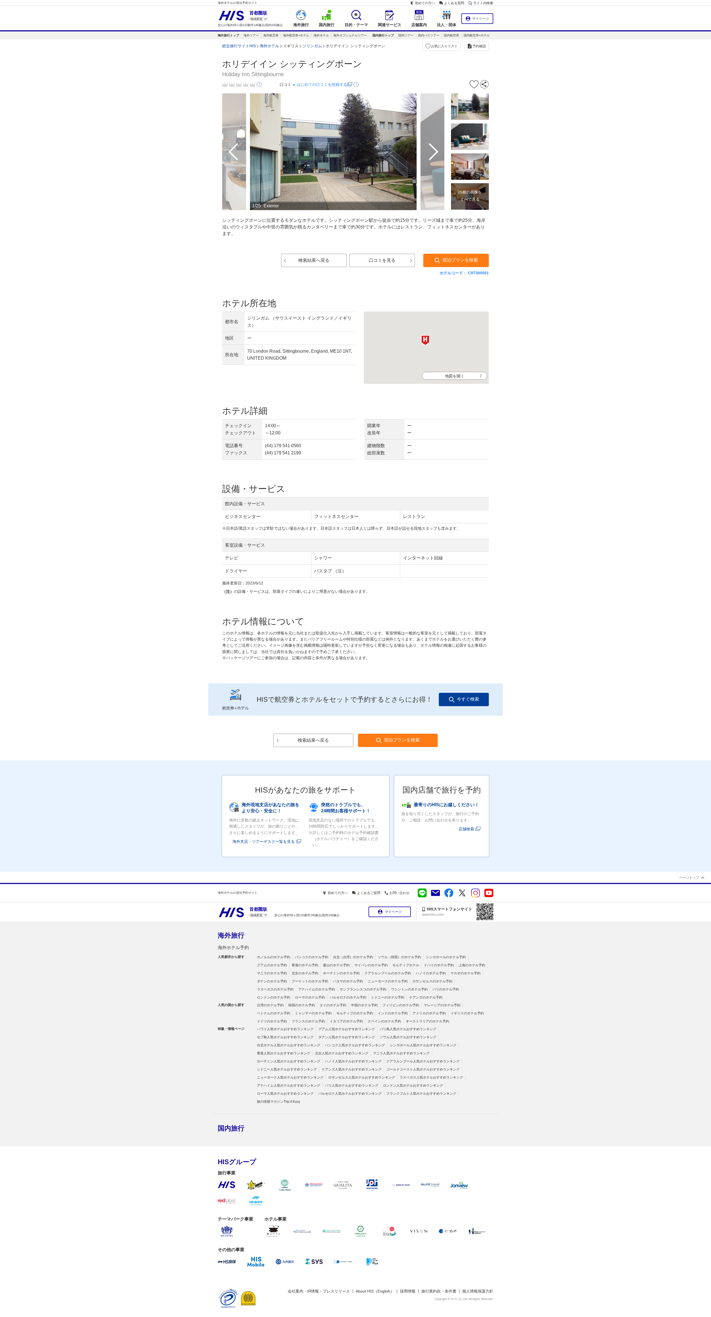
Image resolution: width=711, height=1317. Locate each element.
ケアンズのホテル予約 (425, 997)
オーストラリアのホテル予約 (427, 1021)
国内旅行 (231, 1128)
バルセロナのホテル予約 (348, 997)
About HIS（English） (375, 1291)
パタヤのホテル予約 (348, 981)
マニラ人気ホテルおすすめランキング (401, 1053)
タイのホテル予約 (333, 1005)
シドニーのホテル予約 (387, 997)
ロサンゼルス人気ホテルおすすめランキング (361, 1077)
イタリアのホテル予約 (346, 1021)
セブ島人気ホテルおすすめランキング (285, 1037)
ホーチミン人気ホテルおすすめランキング (288, 1061)
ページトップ (689, 878)
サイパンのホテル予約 (371, 965)
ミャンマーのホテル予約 (313, 1013)
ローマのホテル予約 (310, 997)
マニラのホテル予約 (272, 973)
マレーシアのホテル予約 (442, 1005)
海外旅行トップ (228, 35)
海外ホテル (321, 35)
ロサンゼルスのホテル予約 (432, 981)
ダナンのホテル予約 (272, 981)
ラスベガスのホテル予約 (275, 989)
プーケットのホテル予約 (310, 981)
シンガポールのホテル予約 (446, 957)
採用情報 (407, 1291)
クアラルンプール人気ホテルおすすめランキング (423, 1061)
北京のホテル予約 (305, 973)
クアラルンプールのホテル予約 (387, 973)
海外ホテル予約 (233, 947)
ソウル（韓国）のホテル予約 (399, 957)
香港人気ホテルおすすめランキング (283, 1053)
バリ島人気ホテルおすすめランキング (408, 1029)
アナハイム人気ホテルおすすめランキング (288, 1085)
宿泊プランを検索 (460, 260)
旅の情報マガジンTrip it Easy (278, 1102)
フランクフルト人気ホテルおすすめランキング (421, 1094)
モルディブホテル (405, 965)
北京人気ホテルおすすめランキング (341, 1053)
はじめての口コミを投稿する (322, 84)
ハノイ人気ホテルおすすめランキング (353, 1061)
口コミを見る (382, 260)
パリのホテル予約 (445, 989)
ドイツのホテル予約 (272, 1021)
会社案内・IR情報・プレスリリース (319, 1291)
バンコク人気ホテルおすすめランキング (355, 1045)
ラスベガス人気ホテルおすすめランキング (431, 1077)
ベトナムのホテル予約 (273, 1013)
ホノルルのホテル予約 (273, 957)
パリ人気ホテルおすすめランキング (351, 1085)
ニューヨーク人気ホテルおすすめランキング (290, 1077)
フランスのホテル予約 (308, 1021)
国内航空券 (451, 35)
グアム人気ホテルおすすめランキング (346, 1029)
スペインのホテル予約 (384, 1021)
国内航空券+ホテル (477, 35)
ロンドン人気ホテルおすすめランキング (413, 1085)
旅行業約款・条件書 (438, 1291)
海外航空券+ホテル (296, 35)
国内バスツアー (428, 35)
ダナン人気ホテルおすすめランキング (346, 1037)
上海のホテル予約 (472, 965)
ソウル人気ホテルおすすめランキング (408, 1037)
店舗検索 (466, 829)
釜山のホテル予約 (336, 965)
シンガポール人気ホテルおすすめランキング (423, 1045)
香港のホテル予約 (305, 965)
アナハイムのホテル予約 (316, 989)
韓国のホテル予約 (301, 1005)
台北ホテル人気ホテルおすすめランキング (288, 1045)
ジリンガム (312, 46)
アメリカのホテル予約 (429, 1013)
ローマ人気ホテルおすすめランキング (285, 1094)
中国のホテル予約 (364, 1005)
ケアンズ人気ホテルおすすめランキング (352, 1069)
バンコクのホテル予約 (311, 957)
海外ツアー (251, 35)
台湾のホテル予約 (270, 1005)
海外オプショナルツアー (350, 35)
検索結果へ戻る (313, 260)
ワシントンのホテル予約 (409, 989)
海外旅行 (231, 935)
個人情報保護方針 (477, 1291)
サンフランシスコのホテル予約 (363, 989)
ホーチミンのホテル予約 (341, 973)
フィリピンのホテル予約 (400, 1005)
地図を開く (454, 376)
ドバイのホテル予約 (439, 965)
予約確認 (479, 46)
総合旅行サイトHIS (239, 46)
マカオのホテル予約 (465, 973)
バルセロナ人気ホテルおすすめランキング (350, 1094)
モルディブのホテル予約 (354, 1013)
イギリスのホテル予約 (467, 1013)
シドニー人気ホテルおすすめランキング (287, 1069)
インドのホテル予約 (393, 1013)
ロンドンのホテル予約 (273, 997)
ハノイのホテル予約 (431, 973)
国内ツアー (406, 35)
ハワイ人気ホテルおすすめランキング (285, 1029)
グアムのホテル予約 (272, 965)
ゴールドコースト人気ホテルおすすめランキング (423, 1069)
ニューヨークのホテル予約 (388, 981)
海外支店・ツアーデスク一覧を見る (263, 841)
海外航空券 (271, 35)
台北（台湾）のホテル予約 (353, 957)
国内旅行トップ (383, 35)
